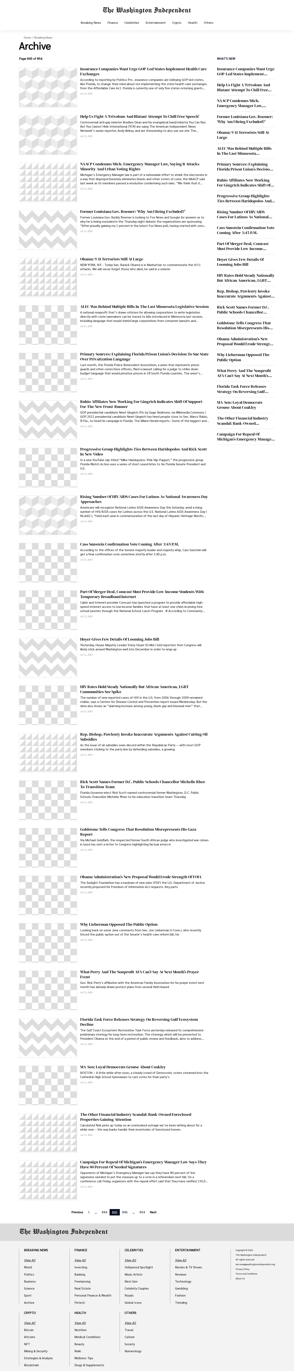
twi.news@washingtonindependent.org (255, 1264)
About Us (240, 1278)
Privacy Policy (242, 1269)
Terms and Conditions (246, 1274)
